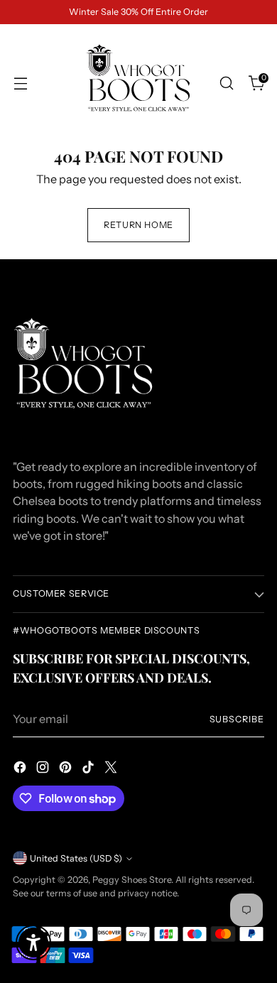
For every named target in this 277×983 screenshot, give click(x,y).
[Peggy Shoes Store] (138, 83)
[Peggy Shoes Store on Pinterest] (66, 769)
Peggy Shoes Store (131, 879)
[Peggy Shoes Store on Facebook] (21, 769)
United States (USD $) (76, 858)
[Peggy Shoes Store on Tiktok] (89, 769)
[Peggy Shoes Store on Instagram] (44, 769)
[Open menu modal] (20, 83)
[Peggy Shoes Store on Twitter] (112, 769)
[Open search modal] (226, 83)
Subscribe (237, 719)
